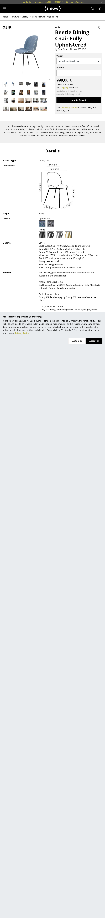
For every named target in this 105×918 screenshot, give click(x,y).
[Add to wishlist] (100, 27)
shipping (64, 87)
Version (59, 56)
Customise (77, 340)
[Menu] (5, 8)
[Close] (101, 2)
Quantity (60, 67)
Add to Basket (78, 100)
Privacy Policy (22, 333)
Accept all (94, 340)
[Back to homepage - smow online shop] (52, 8)
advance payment (69, 107)
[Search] (92, 8)
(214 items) (45, 17)
